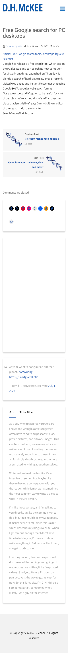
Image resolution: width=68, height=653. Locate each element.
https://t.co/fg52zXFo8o (23, 377)
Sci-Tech (57, 46)
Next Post (25, 162)
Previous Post (41, 136)
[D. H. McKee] (23, 8)
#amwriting (25, 372)
